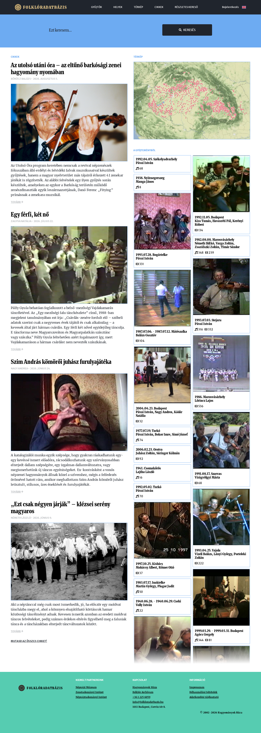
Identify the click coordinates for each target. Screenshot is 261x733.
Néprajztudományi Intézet (91, 697)
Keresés (189, 30)
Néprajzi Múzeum (86, 687)
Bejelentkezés (230, 7)
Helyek (117, 7)
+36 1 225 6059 (141, 697)
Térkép (138, 7)
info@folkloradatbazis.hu (148, 701)
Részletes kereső (186, 7)
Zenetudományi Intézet (90, 692)
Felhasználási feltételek (203, 692)
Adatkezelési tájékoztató (204, 697)
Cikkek (159, 7)
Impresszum (196, 687)
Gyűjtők (96, 7)
